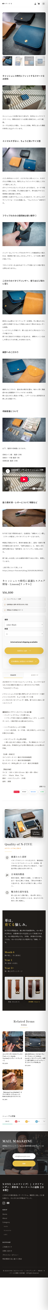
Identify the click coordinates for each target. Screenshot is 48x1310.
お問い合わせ (7, 1251)
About (4, 1218)
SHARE (33, 792)
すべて (7, 1121)
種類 (6, 619)
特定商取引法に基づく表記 (12, 1259)
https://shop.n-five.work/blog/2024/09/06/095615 (22, 570)
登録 (24, 1164)
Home (4, 1214)
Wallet (6, 1226)
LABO (5, 1234)
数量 (6, 628)
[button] (43, 3)
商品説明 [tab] (13, 675)
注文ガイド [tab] (34, 675)
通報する (42, 786)
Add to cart (22, 651)
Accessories (7, 1230)
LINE (42, 792)
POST (24, 792)
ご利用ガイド (7, 1247)
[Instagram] (3, 1203)
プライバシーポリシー (10, 1255)
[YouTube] (8, 1203)
